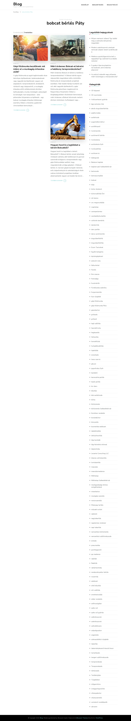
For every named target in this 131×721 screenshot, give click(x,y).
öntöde (94, 541)
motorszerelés (96, 500)
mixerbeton (95, 491)
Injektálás (94, 350)
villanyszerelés (96, 698)
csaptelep (94, 207)
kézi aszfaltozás (96, 395)
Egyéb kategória (97, 252)
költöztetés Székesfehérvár (101, 409)
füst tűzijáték (96, 297)
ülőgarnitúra (95, 684)
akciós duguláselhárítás (99, 108)
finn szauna (95, 274)
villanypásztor (96, 693)
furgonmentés (96, 292)
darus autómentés (98, 234)
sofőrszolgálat (96, 603)
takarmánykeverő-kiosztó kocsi (102, 648)
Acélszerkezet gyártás (99, 99)
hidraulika (94, 337)
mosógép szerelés (97, 496)
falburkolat (95, 265)
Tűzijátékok (95, 680)
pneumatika (95, 545)
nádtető (94, 514)
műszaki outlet (96, 509)
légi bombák (95, 440)
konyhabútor (96, 418)
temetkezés (95, 653)
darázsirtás (95, 225)
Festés (93, 270)
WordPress (99, 718)
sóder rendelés (96, 599)
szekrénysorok (96, 621)
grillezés (94, 315)
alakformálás (96, 113)
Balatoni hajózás (97, 162)
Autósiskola (95, 140)
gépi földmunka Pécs (99, 306)
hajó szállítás (96, 323)
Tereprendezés (96, 666)
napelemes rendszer (98, 523)
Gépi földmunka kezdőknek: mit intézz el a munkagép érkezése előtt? (29, 69)
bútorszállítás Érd (97, 194)
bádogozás (95, 158)
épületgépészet (97, 256)
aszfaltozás (95, 117)
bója (92, 185)
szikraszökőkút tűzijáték (99, 639)
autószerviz (95, 153)
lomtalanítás (95, 462)
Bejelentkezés (97, 5)
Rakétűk (94, 563)
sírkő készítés (96, 586)
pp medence (95, 554)
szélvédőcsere (96, 626)
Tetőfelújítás (96, 675)
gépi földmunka (97, 301)
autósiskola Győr (97, 144)
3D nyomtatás (96, 95)
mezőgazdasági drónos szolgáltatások (99, 486)
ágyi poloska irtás (97, 104)
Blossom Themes (82, 718)
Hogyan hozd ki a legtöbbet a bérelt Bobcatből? (65, 146)
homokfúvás (95, 341)
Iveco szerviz (95, 359)
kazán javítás (95, 382)
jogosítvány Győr (97, 368)
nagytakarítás (96, 518)
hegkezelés (95, 332)
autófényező (95, 126)
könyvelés (94, 422)
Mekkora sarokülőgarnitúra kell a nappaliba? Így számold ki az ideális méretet (104, 58)
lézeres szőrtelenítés (98, 458)
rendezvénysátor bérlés (99, 572)
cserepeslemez (96, 211)
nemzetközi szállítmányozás (101, 536)
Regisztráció (112, 5)
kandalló (94, 373)
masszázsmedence (98, 471)
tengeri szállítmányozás (99, 657)
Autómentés (96, 131)
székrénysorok (96, 617)
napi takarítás (96, 527)
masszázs (94, 467)
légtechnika (95, 449)
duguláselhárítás (97, 243)
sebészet (94, 581)
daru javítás (95, 229)
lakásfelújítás (96, 431)
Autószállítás (96, 149)
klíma (93, 400)
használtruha (96, 328)
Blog (17, 4)
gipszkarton (95, 310)
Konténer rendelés (98, 413)
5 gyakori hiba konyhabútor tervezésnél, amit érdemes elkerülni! (101, 67)
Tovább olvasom (19, 110)
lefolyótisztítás (96, 436)
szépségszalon (96, 630)
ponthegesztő (96, 550)
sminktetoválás (96, 595)
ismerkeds (95, 355)
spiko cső (94, 608)
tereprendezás (96, 662)
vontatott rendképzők (99, 702)
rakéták (94, 559)
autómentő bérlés (98, 135)
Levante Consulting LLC (100, 453)
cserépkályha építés (98, 216)
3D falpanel (95, 91)
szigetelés (95, 635)
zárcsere (94, 707)
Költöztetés (95, 404)
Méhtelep (94, 476)
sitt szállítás (95, 590)
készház (94, 391)
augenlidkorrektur (98, 122)
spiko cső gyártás (97, 612)
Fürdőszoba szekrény (98, 288)
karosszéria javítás (97, 377)
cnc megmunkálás (97, 203)
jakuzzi (93, 364)
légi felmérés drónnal (99, 444)
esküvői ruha (95, 261)
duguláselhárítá (97, 238)
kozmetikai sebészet (98, 427)
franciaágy (95, 279)
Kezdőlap (85, 5)
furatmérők (95, 283)
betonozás (95, 171)
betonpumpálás (97, 176)
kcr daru (94, 386)
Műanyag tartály (97, 505)
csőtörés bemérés (97, 220)
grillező (94, 319)
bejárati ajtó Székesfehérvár (101, 167)
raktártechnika (96, 568)
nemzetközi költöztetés (99, 532)
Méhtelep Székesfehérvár (100, 480)
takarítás (94, 644)
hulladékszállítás (97, 346)
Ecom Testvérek (97, 247)
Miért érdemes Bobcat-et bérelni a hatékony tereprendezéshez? (67, 68)
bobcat (16, 63)
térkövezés (95, 671)
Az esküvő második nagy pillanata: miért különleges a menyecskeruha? (104, 75)
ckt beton (94, 198)
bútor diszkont (96, 189)
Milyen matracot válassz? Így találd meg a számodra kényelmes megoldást (104, 40)
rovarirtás (94, 577)
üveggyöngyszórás (98, 689)
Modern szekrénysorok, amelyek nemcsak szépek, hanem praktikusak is (104, 49)
